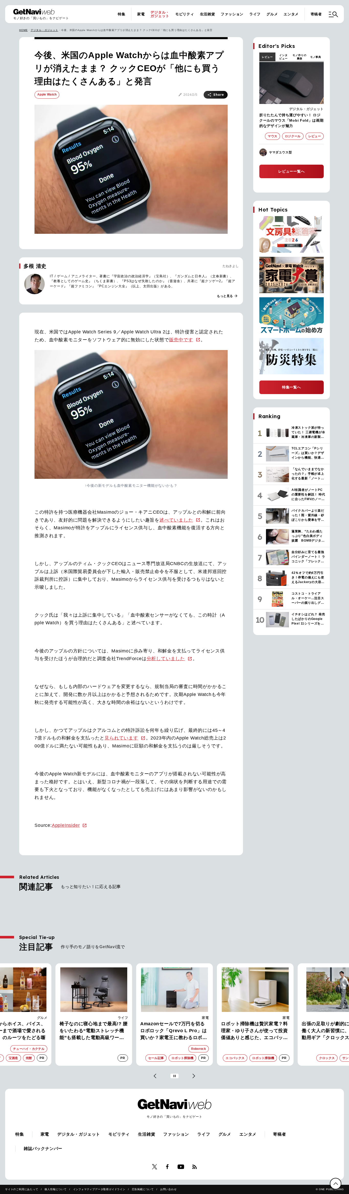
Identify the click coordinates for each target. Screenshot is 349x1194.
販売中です (181, 339)
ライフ (255, 14)
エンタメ (291, 14)
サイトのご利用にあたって (21, 1189)
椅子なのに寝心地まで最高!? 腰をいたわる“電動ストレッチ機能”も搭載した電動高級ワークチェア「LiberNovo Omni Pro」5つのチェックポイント (94, 1031)
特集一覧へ (291, 387)
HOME (23, 30)
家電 (141, 14)
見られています (121, 738)
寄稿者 (316, 14)
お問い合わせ (168, 1189)
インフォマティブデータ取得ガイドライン (99, 1189)
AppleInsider (66, 825)
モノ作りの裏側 (299, 57)
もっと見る (227, 296)
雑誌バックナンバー (43, 1148)
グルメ (272, 14)
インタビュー (283, 57)
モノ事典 (315, 57)
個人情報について (55, 1189)
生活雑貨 (207, 14)
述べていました (176, 520)
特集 (121, 14)
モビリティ (184, 14)
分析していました (166, 658)
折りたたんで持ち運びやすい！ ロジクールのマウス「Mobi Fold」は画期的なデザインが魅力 (291, 120)
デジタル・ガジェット (159, 14)
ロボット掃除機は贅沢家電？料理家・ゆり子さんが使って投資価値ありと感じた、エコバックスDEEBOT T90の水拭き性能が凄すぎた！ (255, 1031)
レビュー (267, 57)
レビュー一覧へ (291, 171)
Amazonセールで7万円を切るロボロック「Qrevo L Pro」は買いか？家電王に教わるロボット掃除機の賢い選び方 (173, 1031)
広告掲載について (143, 1189)
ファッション (232, 14)
